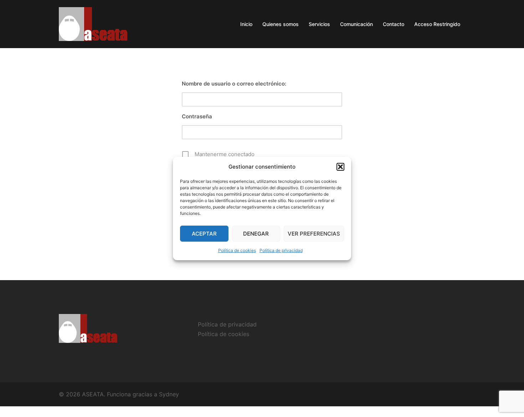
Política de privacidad (281, 250)
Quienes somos (280, 24)
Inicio (246, 24)
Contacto (393, 24)
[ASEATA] (94, 23)
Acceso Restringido (437, 24)
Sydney (169, 394)
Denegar (256, 233)
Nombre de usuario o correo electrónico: (234, 83)
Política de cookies (237, 250)
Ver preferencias (314, 233)
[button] (340, 166)
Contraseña (197, 116)
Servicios (319, 24)
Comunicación (356, 24)
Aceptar (204, 233)
